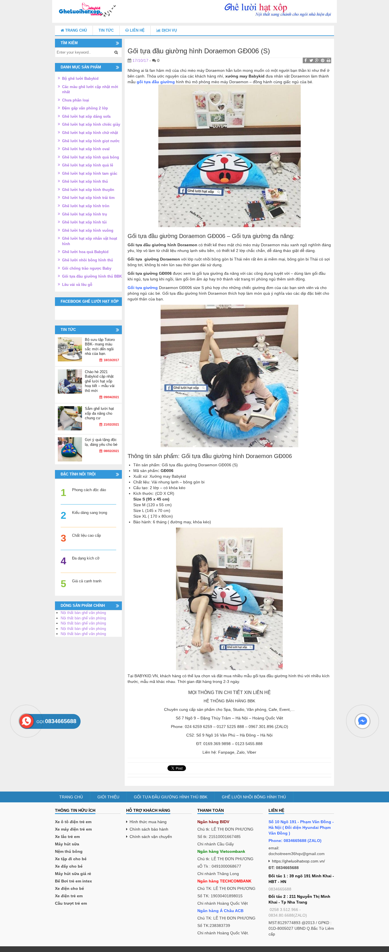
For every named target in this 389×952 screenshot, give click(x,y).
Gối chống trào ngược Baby (86, 268)
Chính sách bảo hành (149, 829)
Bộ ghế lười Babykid (80, 78)
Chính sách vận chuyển (151, 836)
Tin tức (106, 30)
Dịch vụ (169, 30)
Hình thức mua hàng (148, 821)
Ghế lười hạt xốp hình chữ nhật (90, 133)
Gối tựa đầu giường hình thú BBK (92, 276)
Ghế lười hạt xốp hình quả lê (87, 165)
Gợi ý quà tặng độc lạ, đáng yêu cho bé (101, 442)
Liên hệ (137, 30)
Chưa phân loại (75, 100)
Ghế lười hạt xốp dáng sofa (86, 116)
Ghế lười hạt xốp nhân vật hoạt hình (89, 241)
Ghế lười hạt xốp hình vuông (87, 230)
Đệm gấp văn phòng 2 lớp (85, 108)
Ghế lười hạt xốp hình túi (84, 222)
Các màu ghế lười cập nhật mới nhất (90, 89)
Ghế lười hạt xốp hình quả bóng (90, 157)
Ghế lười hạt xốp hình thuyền (88, 190)
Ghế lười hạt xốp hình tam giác (89, 173)
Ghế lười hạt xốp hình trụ (84, 214)
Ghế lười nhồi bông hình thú (87, 260)
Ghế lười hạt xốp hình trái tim (88, 198)
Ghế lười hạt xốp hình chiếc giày (91, 124)
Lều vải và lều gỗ (77, 284)
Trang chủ (75, 30)
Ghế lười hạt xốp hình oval (86, 149)
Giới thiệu (108, 797)
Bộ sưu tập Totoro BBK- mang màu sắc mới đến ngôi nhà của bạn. (100, 346)
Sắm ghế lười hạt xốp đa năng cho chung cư (99, 413)
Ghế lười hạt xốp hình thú (85, 181)
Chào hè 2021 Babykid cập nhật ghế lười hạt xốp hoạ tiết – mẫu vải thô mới (99, 381)
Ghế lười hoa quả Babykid (85, 252)
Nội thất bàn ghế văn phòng (83, 613)
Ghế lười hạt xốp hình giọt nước (91, 141)
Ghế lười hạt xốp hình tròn (85, 206)
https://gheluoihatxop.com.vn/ (298, 861)
